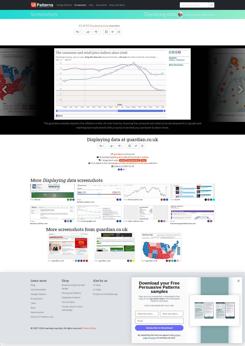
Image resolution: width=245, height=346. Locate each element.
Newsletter (101, 5)
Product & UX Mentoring (105, 294)
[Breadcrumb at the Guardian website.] (68, 243)
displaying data (133, 160)
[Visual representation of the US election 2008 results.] (161, 252)
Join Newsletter (38, 289)
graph (122, 160)
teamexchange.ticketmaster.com (183, 223)
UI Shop (97, 285)
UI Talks (97, 289)
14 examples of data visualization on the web (128, 163)
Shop (33, 307)
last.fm (177, 199)
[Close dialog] (238, 280)
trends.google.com (88, 221)
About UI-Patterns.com (42, 316)
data (143, 160)
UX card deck (68, 302)
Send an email (37, 312)
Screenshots (80, 5)
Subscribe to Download (159, 328)
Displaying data (160, 14)
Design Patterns (38, 294)
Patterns (64, 5)
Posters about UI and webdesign (72, 308)
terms (153, 338)
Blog (33, 285)
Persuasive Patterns (71, 292)
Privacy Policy (89, 328)
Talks (91, 5)
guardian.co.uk (120, 154)
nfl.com (37, 199)
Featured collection (199, 14)
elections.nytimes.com (85, 202)
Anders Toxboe (142, 157)
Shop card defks (117, 5)
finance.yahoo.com (135, 199)
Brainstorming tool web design (73, 287)
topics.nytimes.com (135, 221)
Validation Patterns (71, 297)
